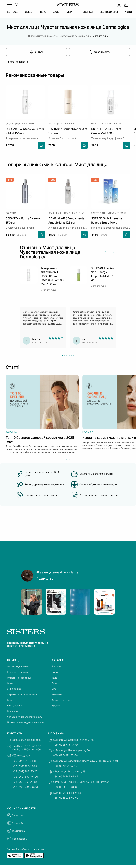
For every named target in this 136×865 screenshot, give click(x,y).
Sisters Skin (18, 823)
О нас (10, 683)
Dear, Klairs (55, 213)
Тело (54, 677)
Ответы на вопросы (19, 677)
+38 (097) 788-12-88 (24, 766)
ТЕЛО (43, 11)
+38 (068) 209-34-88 (65, 786)
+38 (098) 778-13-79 (65, 744)
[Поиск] (16, 4)
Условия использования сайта (25, 716)
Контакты (12, 711)
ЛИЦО (28, 11)
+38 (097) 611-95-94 (65, 755)
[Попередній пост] (27, 602)
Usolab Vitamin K (26, 124)
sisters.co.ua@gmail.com (26, 739)
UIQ (50, 124)
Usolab (10, 124)
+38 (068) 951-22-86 (24, 781)
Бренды (56, 705)
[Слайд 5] (71, 355)
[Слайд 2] (64, 355)
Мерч (55, 688)
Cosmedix (11, 213)
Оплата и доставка (18, 666)
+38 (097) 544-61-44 (65, 776)
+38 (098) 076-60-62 (65, 797)
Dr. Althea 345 (113, 124)
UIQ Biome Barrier (64, 124)
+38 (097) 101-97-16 (65, 765)
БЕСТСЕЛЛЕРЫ (109, 11)
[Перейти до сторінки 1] (66, 459)
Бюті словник (14, 705)
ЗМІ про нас (14, 688)
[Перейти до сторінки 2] (69, 459)
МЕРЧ (70, 11)
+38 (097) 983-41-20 (24, 771)
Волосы (56, 666)
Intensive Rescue (116, 213)
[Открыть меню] (9, 4)
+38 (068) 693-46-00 (25, 776)
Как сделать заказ (18, 671)
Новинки (57, 694)
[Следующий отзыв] (113, 252)
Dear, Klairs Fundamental (75, 213)
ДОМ (56, 11)
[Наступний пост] (109, 602)
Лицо (55, 671)
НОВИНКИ (87, 11)
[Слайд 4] (69, 355)
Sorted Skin (98, 213)
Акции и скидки (61, 700)
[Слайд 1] (62, 355)
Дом (54, 683)
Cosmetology (19, 838)
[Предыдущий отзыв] (105, 252)
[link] (126, 4)
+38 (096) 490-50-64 (25, 787)
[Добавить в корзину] (41, 145)
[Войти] (119, 4)
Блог (9, 700)
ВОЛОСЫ (12, 11)
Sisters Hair (18, 815)
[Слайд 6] (73, 355)
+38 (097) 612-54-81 (24, 760)
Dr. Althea (97, 124)
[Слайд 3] (66, 355)
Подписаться (45, 578)
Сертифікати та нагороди (22, 694)
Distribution (18, 830)
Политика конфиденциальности (25, 722)
